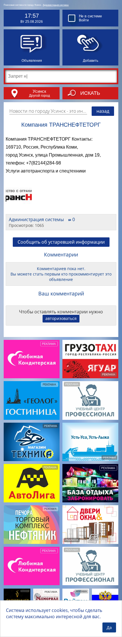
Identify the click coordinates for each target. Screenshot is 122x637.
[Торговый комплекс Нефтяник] (31, 524)
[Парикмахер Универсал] (17, 597)
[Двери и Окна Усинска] (90, 524)
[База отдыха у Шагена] (90, 483)
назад (102, 111)
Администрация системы (56, 5)
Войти (84, 20)
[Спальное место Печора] (76, 597)
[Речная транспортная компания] (90, 442)
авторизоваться (61, 318)
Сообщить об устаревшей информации (61, 242)
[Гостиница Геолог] (32, 400)
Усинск (39, 91)
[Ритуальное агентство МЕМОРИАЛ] (46, 598)
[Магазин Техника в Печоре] (31, 442)
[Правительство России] (105, 597)
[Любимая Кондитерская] (32, 359)
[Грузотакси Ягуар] (90, 359)
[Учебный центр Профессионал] (90, 400)
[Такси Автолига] (31, 483)
